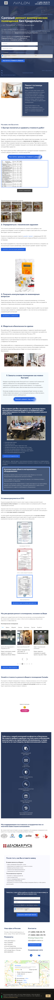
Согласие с (14, 52)
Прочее (33, 627)
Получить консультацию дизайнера (13, 249)
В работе (39, 627)
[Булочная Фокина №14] (41, 643)
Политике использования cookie (10, 997)
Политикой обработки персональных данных (25, 55)
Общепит (13, 627)
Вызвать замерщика (25, 190)
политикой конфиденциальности (17, 52)
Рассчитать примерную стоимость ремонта (24, 157)
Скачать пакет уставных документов (25, 603)
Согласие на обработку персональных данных (26, 905)
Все (3, 627)
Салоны (20, 627)
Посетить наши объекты (10, 667)
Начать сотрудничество (11, 456)
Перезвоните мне (35, 944)
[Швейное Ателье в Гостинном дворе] (8, 643)
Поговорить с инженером (10, 315)
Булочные (26, 627)
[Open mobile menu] (6, 2)
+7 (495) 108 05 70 (43, 2)
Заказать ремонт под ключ (24, 399)
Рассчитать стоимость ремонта (13, 60)
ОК (48, 995)
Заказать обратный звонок (27, 914)
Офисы (7, 627)
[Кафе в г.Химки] (24, 643)
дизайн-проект (28, 236)
